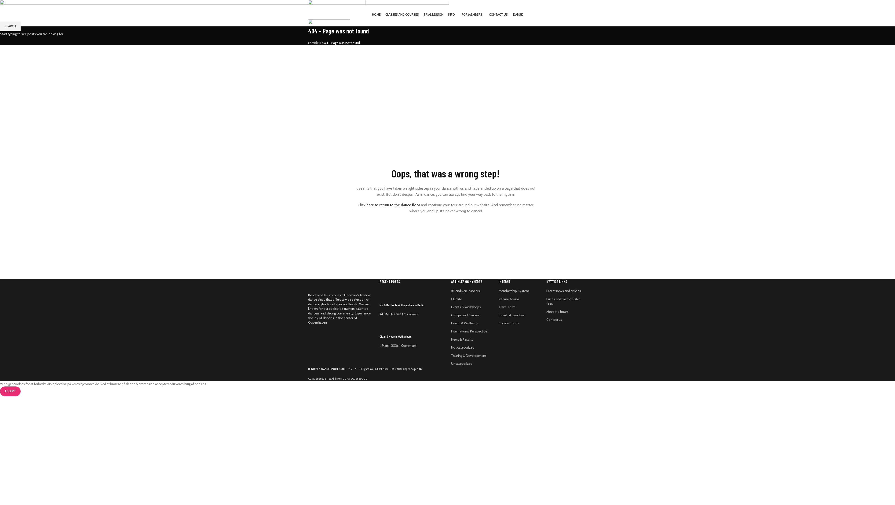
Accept (10, 391)
